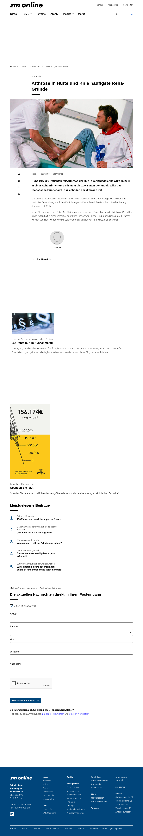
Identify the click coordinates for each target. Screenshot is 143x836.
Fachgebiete (73, 784)
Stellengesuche (122, 801)
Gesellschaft (48, 792)
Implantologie (73, 791)
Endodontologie (74, 795)
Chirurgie (71, 806)
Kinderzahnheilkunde (76, 809)
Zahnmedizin (48, 795)
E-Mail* (13, 614)
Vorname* (15, 652)
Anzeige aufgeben (123, 812)
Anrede (14, 626)
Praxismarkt (120, 804)
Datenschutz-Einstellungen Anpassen (106, 828)
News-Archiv (48, 799)
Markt (81, 14)
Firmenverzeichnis (99, 801)
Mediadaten (113, 5)
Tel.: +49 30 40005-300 (20, 805)
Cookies (36, 828)
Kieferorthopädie (74, 798)
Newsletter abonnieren (23, 700)
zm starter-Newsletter (53, 714)
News (13, 14)
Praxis (45, 788)
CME (26, 14)
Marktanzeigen (97, 798)
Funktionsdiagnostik (99, 781)
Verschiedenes (121, 808)
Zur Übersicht (44, 259)
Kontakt (100, 5)
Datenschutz (50, 828)
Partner (13, 828)
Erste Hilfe (47, 809)
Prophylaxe (96, 777)
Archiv (54, 14)
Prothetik (71, 802)
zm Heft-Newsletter (79, 714)
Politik (45, 784)
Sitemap (81, 828)
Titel (12, 640)
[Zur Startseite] (26, 5)
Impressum (68, 828)
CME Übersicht (49, 813)
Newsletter (128, 5)
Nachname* (16, 664)
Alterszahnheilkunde (75, 813)
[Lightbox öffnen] (129, 164)
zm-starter (120, 787)
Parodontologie (73, 787)
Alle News (47, 781)
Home (15, 66)
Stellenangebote (122, 797)
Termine (41, 14)
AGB (23, 828)
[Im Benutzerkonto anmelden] (117, 14)
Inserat (67, 14)
